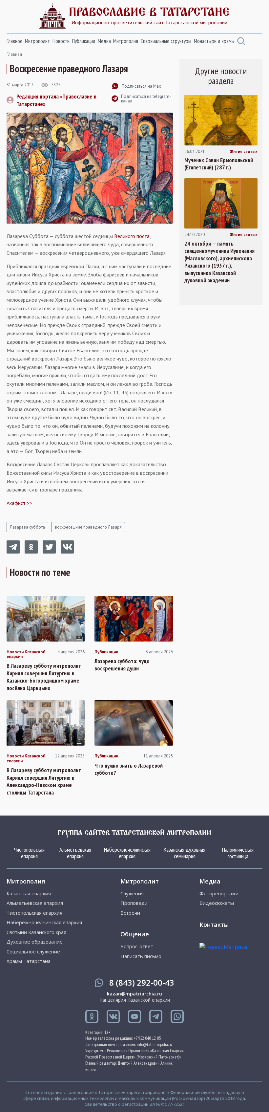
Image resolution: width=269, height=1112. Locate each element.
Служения (132, 893)
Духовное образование (35, 942)
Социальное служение (33, 951)
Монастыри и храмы (214, 41)
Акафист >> (19, 503)
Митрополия (125, 41)
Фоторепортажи (218, 893)
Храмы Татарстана (29, 961)
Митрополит (37, 41)
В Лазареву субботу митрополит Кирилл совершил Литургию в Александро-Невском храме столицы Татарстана (44, 781)
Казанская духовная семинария (184, 853)
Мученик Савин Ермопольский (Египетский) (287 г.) (218, 164)
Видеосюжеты (216, 903)
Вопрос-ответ (136, 946)
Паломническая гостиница (238, 853)
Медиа (104, 41)
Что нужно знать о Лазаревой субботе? (128, 769)
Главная (14, 54)
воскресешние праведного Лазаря (88, 527)
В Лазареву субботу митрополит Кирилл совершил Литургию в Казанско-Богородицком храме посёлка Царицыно (44, 677)
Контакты (214, 924)
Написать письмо (140, 956)
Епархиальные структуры (166, 41)
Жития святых (244, 151)
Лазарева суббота (27, 527)
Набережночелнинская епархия (127, 853)
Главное (14, 41)
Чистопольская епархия (29, 853)
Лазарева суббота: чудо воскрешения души (122, 665)
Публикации (83, 41)
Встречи (130, 913)
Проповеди (134, 903)
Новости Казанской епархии (26, 654)
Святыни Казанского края (36, 932)
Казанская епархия (29, 893)
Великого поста (132, 236)
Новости (61, 41)
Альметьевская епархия (75, 853)
